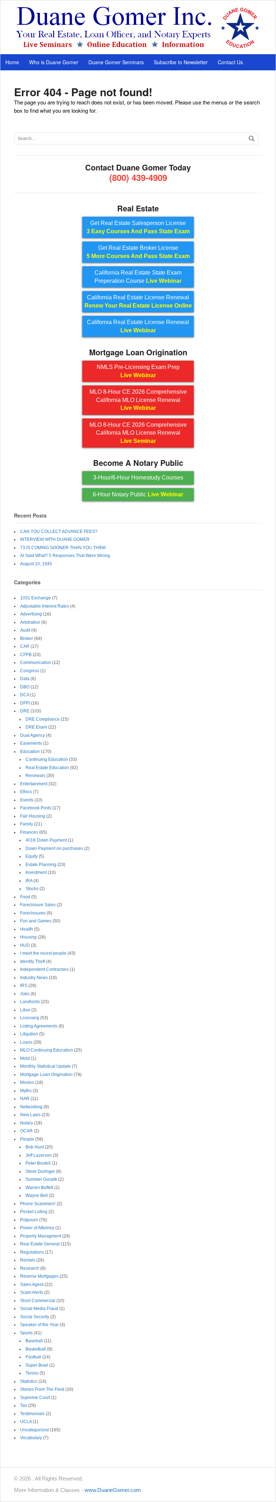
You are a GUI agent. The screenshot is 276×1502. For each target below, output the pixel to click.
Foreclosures (33, 913)
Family (26, 824)
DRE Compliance (43, 719)
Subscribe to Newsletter (181, 62)
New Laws (30, 1114)
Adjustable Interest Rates (44, 606)
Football (33, 1357)
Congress (29, 670)
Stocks (32, 888)
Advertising (31, 614)
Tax (23, 1405)
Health (26, 929)
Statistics (28, 1381)
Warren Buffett (39, 1187)
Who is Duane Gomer (53, 62)
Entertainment (33, 783)
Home (12, 62)
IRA (29, 880)
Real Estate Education (47, 767)
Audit (25, 630)
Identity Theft (32, 961)
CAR (24, 646)
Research (29, 1268)
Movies (27, 1082)
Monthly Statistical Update (45, 1066)
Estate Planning (41, 864)
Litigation (29, 1034)
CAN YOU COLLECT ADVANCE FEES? (58, 531)
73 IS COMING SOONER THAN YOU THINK (63, 547)
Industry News (34, 977)
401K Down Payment (46, 840)
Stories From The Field (42, 1389)
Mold (25, 1058)
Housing (28, 937)
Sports (26, 1332)
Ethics (26, 791)
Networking (31, 1106)
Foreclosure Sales (38, 904)
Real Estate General (40, 1243)
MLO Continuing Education (46, 1050)
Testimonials (32, 1413)
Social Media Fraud (39, 1308)
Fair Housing (32, 816)
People (27, 1139)
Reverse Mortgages (39, 1276)
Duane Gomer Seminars (116, 62)
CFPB (26, 654)
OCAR (26, 1130)
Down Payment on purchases (54, 848)
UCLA (26, 1421)
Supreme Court (35, 1397)
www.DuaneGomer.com (112, 1490)
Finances (29, 832)
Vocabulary (31, 1437)
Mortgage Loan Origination (46, 1074)
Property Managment (40, 1236)
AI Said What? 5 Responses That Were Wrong (65, 555)
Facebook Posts (35, 807)
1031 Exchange (35, 597)
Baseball (34, 1340)
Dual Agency (32, 735)
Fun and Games (35, 920)
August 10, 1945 (36, 563)
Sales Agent (31, 1284)
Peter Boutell (38, 1163)
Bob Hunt (35, 1147)
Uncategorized (34, 1429)
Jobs (24, 993)
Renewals (35, 775)
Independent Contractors (44, 969)
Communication (35, 662)
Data (24, 678)
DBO (24, 686)
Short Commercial (37, 1300)
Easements (31, 743)
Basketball (36, 1349)
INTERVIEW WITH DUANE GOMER (54, 539)
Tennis (32, 1373)
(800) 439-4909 (138, 177)
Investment (36, 872)
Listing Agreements (39, 1026)
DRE (24, 710)
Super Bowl (37, 1365)
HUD (25, 945)
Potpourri (29, 1219)
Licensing (29, 1017)
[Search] (251, 138)
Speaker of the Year (39, 1324)
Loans (26, 1042)
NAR (24, 1098)
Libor (25, 1009)
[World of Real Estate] (138, 46)
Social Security (34, 1316)
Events (26, 800)
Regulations (32, 1252)
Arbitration (30, 622)
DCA (24, 694)
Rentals (27, 1260)
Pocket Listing (33, 1211)
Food (25, 896)
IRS (23, 985)
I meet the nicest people (43, 953)
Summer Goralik (41, 1179)
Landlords (30, 1001)
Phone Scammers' (38, 1203)
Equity (32, 856)
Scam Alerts (31, 1292)
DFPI (25, 703)
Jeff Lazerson (39, 1155)
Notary (26, 1123)
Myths (26, 1090)
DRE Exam (36, 727)
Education (30, 751)
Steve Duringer (40, 1171)
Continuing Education (47, 759)
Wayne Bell (37, 1195)
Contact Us (230, 62)
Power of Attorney (37, 1227)
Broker (26, 638)
